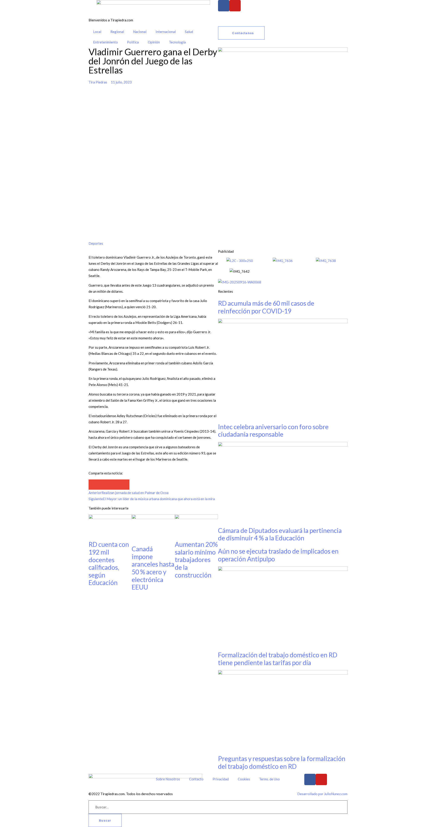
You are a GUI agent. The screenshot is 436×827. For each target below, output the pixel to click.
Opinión (154, 42)
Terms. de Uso (269, 779)
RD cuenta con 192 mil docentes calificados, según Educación (109, 563)
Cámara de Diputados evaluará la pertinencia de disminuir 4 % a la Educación (280, 534)
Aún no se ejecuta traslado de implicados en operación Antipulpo (278, 555)
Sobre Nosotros (168, 779)
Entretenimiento (105, 42)
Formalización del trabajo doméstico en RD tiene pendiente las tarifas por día (277, 658)
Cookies (244, 779)
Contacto (196, 779)
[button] (94, 484)
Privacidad (221, 779)
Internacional (166, 32)
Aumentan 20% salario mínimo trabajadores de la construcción (196, 559)
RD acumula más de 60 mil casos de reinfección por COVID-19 (266, 307)
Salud (189, 32)
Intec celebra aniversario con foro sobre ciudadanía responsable (273, 430)
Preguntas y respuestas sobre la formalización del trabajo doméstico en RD (281, 762)
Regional (117, 32)
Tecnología (177, 42)
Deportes (96, 243)
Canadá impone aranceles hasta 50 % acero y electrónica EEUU (153, 568)
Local (97, 32)
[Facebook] (223, 5)
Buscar (105, 820)
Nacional (139, 32)
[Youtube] (235, 5)
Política (133, 42)
